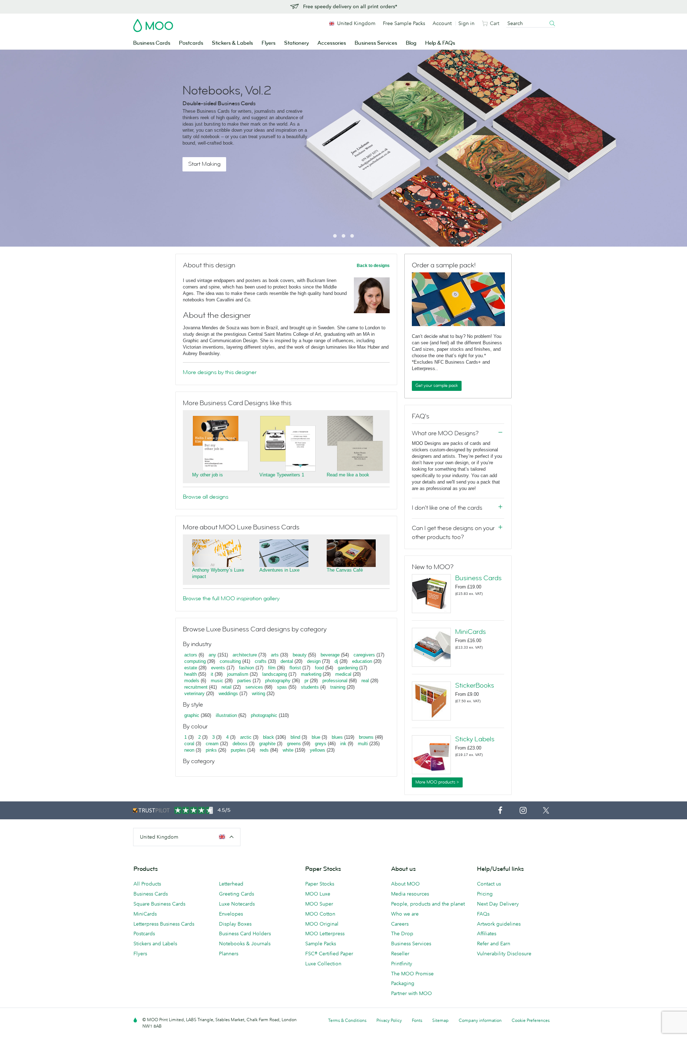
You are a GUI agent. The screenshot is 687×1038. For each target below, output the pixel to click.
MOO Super (319, 904)
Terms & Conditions (347, 1020)
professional (334, 680)
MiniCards (470, 631)
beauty (300, 655)
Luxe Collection (323, 963)
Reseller (400, 953)
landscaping (274, 674)
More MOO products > (437, 782)
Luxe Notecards (237, 904)
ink (343, 743)
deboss (240, 743)
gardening (348, 667)
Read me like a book (348, 474)
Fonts (417, 1020)
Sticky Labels (474, 739)
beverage (330, 655)
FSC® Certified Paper (329, 953)
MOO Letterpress (325, 933)
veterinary (194, 693)
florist (295, 667)
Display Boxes (235, 924)
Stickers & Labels (232, 43)
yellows (317, 750)
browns (366, 737)
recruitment (196, 687)
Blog (411, 43)
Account (442, 23)
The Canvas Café (345, 570)
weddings (228, 693)
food (319, 667)
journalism (237, 674)
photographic (264, 715)
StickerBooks (474, 685)
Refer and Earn (493, 943)
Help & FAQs (440, 43)
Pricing (485, 894)
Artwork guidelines (499, 924)
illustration (226, 715)
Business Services (376, 43)
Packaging (402, 983)
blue (316, 737)
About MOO (405, 884)
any (212, 655)
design (314, 661)
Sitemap (440, 1020)
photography (278, 680)
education (362, 661)
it (212, 674)
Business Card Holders (245, 933)
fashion (246, 667)
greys (320, 743)
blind (295, 737)
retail (226, 687)
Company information (480, 1020)
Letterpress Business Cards (163, 924)
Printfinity (401, 963)
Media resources (410, 894)
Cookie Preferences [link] (531, 1020)
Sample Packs (320, 943)
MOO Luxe (317, 894)
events (218, 667)
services (254, 687)
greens (294, 743)
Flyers (269, 43)
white (288, 750)
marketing (311, 674)
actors (190, 655)
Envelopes (231, 914)
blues (337, 737)
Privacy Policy (389, 1020)
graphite (267, 743)
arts (275, 655)
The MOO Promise (412, 973)
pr (306, 680)
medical (343, 674)
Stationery (296, 43)
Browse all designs (205, 497)
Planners (228, 953)
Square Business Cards (159, 904)
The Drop (402, 933)
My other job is (207, 474)
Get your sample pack (436, 385)
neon (189, 750)
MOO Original (321, 924)
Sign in (466, 23)
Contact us (489, 884)
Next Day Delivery (498, 904)
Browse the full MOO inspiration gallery (231, 598)
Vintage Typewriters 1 (281, 474)
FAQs (483, 914)
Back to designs (373, 265)
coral (189, 743)
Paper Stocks (319, 884)
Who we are (405, 914)
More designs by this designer (220, 372)
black (268, 737)
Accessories (331, 43)
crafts (261, 661)
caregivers (364, 655)
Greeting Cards (236, 894)
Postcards (191, 43)
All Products (147, 884)
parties (244, 680)
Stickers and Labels (155, 943)
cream (212, 743)
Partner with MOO (411, 993)
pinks (211, 750)
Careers (400, 924)
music (217, 680)
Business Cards (151, 43)
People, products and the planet (428, 904)
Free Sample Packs (404, 23)
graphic (191, 715)
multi (363, 743)
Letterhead (231, 884)
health (190, 674)
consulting (230, 661)
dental (287, 661)
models (191, 680)
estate (190, 667)
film (272, 667)
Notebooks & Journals (245, 943)
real (365, 680)
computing (195, 661)
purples (238, 750)
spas (282, 687)
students (310, 687)
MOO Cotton (320, 914)
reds (264, 750)
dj (336, 661)
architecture (245, 655)
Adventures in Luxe (279, 570)
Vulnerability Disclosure (504, 953)
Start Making (204, 164)
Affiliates (486, 933)
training (337, 687)
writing (258, 693)
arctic (246, 737)
